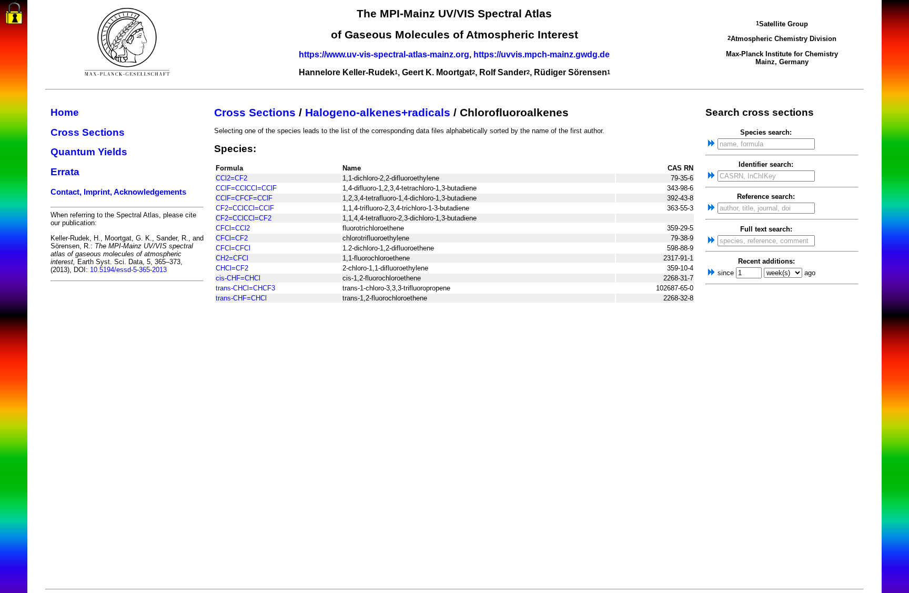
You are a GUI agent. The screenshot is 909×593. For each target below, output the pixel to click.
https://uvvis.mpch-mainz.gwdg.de (541, 54)
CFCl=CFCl (233, 248)
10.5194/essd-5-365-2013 (128, 270)
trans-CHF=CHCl (241, 298)
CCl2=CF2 (231, 178)
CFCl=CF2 (232, 238)
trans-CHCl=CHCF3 (245, 288)
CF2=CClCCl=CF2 (243, 218)
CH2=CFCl (232, 258)
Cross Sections (87, 132)
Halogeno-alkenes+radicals (377, 112)
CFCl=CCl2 (233, 228)
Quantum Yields (88, 151)
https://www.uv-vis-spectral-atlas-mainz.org (384, 54)
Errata (64, 171)
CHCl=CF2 (232, 268)
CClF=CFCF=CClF (244, 198)
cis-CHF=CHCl (238, 278)
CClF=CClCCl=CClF (246, 188)
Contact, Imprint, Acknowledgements (118, 192)
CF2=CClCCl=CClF (245, 208)
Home (64, 112)
